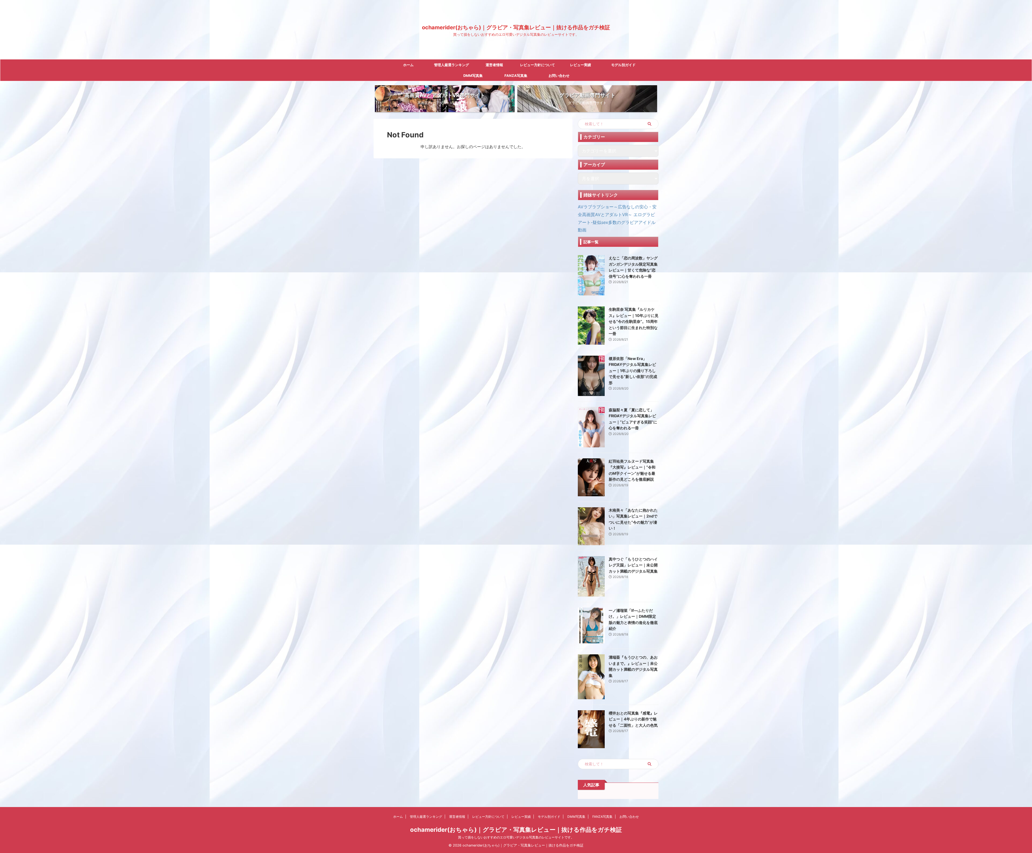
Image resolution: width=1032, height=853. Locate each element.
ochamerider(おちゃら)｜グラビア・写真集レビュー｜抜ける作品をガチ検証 (516, 27)
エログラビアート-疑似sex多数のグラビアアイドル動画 (616, 222)
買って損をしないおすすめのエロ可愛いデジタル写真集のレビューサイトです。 (516, 837)
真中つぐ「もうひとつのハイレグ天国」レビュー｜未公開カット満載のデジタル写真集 (633, 565)
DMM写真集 (473, 75)
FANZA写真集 (515, 75)
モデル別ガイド (623, 65)
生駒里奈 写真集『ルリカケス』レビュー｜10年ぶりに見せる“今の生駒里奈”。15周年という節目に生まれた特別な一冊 (633, 321)
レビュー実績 (580, 65)
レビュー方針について (537, 65)
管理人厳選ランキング (451, 65)
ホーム (408, 65)
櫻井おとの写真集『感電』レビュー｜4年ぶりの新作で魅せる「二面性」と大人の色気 (633, 719)
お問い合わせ (559, 75)
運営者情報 (494, 65)
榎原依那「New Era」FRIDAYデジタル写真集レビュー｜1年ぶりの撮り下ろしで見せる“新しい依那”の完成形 (633, 370)
